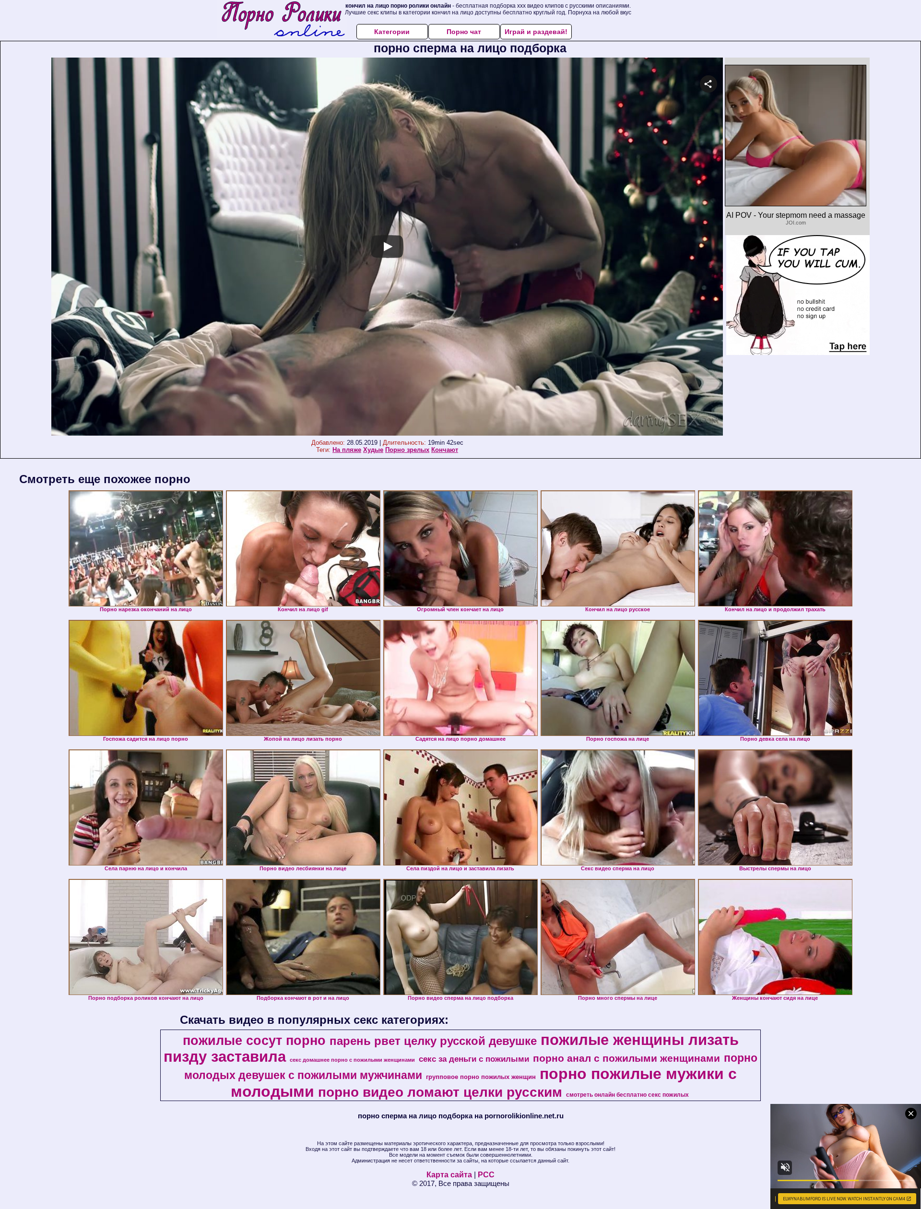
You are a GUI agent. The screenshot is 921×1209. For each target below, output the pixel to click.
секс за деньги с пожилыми (474, 1059)
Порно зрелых (407, 449)
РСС (486, 1175)
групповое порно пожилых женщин (481, 1076)
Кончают (444, 449)
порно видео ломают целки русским (440, 1092)
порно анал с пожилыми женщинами (626, 1058)
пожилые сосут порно (254, 1040)
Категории (392, 32)
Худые (373, 449)
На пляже (346, 449)
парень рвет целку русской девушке (433, 1040)
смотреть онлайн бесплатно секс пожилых (627, 1094)
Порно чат (464, 32)
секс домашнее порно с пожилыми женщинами (352, 1060)
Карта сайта (449, 1175)
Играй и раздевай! (536, 32)
